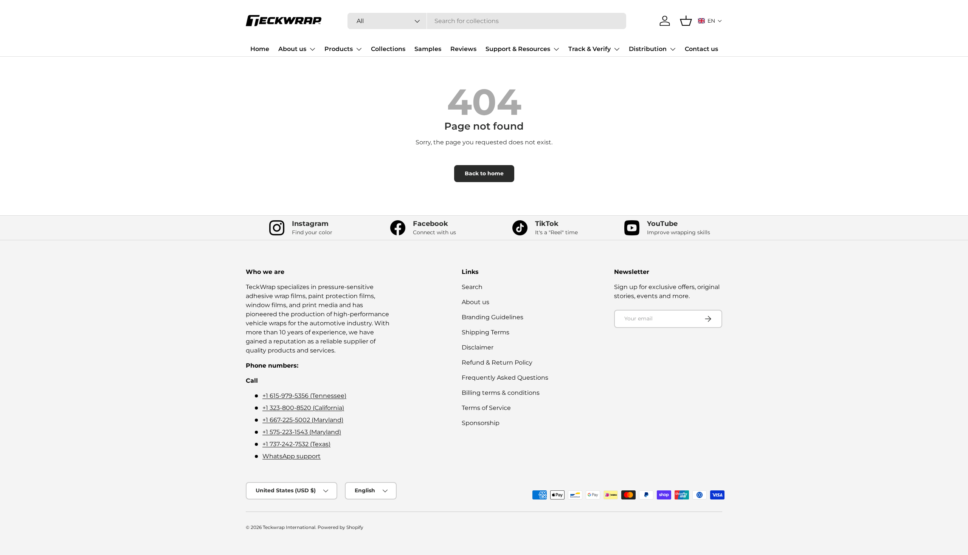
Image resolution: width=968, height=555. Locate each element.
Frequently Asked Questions (505, 377)
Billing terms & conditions (501, 392)
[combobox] (486, 21)
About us (292, 49)
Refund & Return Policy (497, 362)
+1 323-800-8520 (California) (303, 407)
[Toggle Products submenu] (358, 49)
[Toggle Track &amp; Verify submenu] (616, 49)
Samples (427, 49)
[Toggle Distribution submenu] (672, 49)
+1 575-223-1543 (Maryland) (301, 432)
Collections (388, 49)
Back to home (484, 173)
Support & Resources (518, 49)
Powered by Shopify (340, 527)
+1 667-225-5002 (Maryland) (302, 420)
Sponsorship (481, 423)
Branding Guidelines (492, 317)
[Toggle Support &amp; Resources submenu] (556, 49)
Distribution (648, 49)
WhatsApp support (291, 456)
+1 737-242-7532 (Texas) (296, 444)
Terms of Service (486, 407)
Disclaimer (477, 347)
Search (472, 287)
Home (259, 49)
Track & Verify (589, 49)
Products (338, 49)
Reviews (463, 49)
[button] (710, 20)
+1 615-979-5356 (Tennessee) (304, 395)
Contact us (701, 49)
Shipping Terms (485, 332)
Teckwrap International (289, 527)
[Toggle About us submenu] (312, 49)
